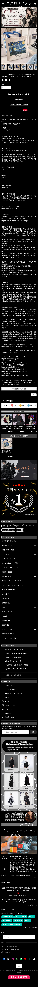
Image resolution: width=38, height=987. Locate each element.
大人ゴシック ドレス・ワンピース (12, 585)
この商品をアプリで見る (19, 389)
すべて (5, 405)
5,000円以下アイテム (8, 559)
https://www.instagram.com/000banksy (14, 363)
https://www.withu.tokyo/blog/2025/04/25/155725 (17, 346)
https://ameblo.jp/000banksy (10, 367)
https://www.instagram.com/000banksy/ (14, 221)
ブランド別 (5, 594)
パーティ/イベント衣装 (9, 638)
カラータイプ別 (7, 629)
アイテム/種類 (6, 576)
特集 (3, 607)
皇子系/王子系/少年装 (9, 541)
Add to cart (19, 99)
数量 (2, 84)
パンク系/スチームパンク (10, 567)
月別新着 (5, 616)
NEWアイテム (6, 620)
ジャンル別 (5, 554)
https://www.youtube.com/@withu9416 (14, 371)
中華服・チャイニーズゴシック (11, 581)
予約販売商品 (6, 603)
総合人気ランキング (8, 545)
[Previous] (2, 46)
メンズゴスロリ (7, 612)
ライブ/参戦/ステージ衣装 (10, 563)
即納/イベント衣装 (8, 550)
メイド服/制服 (6, 598)
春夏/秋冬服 (6, 625)
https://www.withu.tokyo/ (9, 208)
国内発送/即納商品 (8, 634)
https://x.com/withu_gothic (10, 359)
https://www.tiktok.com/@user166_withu (14, 375)
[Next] (36, 46)
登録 (33, 732)
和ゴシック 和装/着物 (8, 589)
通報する (33, 394)
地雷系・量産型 (7, 572)
